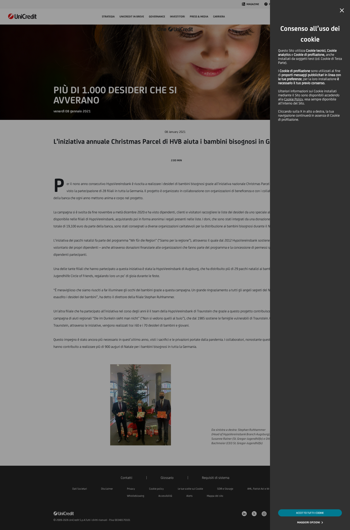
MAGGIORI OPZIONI (308, 522)
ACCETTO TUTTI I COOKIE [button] (310, 512)
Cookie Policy (293, 99)
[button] (342, 10)
